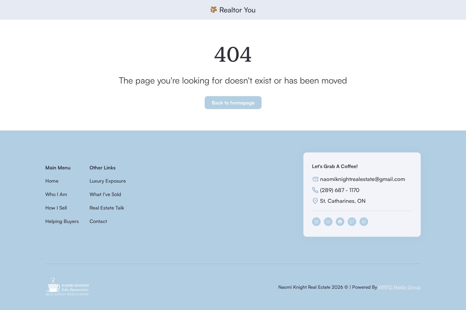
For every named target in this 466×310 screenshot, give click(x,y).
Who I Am (56, 194)
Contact (98, 221)
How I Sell (56, 208)
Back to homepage (233, 103)
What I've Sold (105, 194)
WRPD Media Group (399, 287)
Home (52, 181)
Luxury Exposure (108, 181)
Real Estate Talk (107, 208)
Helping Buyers (62, 221)
